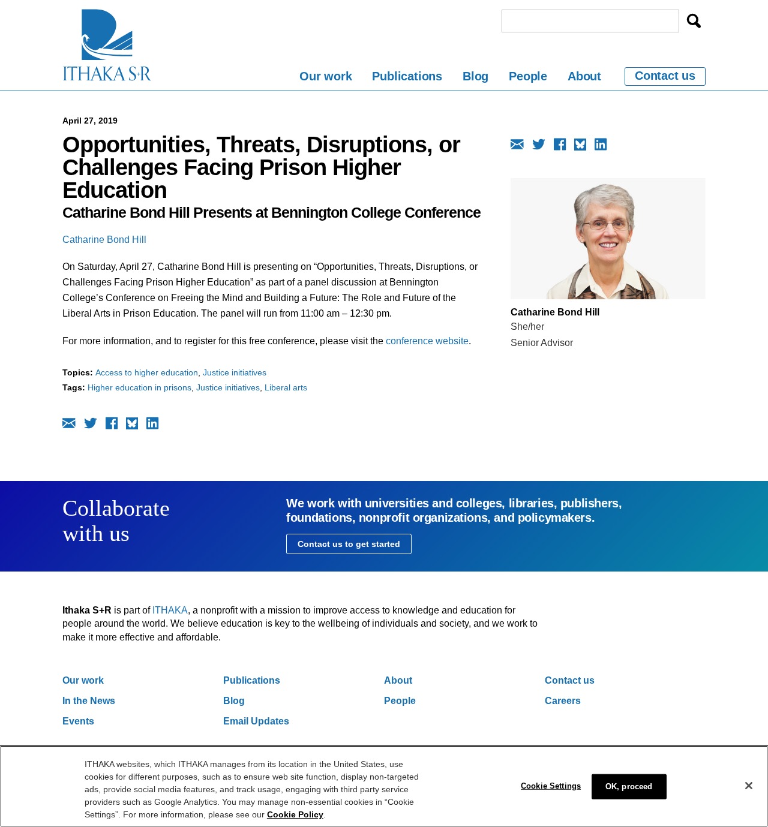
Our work (325, 76)
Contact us (665, 75)
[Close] (749, 785)
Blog (475, 76)
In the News (88, 701)
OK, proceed (628, 785)
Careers (563, 701)
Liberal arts (286, 387)
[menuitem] (325, 78)
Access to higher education (146, 372)
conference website (427, 341)
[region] (384, 786)
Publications (407, 76)
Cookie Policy (295, 814)
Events (78, 721)
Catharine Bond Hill (104, 239)
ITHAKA (170, 610)
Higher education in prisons (139, 387)
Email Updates (256, 721)
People (528, 76)
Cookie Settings (551, 785)
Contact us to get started (349, 544)
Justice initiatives (234, 372)
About (584, 76)
